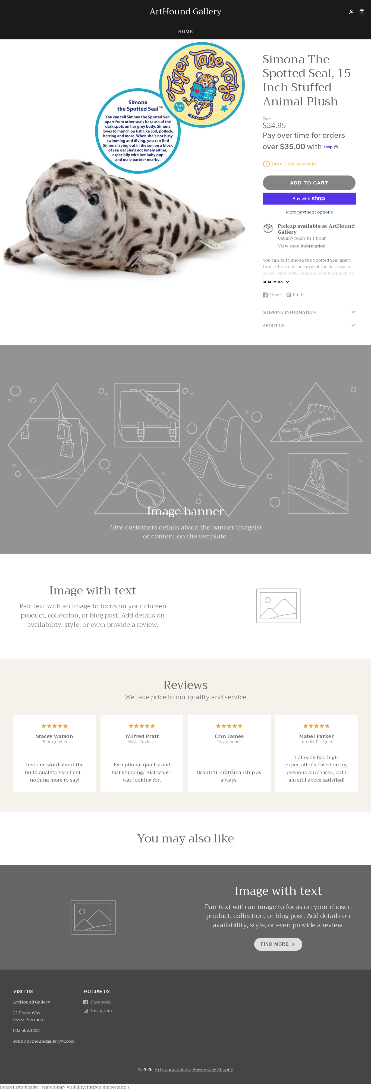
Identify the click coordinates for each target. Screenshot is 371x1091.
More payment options (309, 212)
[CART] (361, 11)
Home (185, 31)
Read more (273, 282)
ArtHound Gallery (173, 1069)
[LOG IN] (351, 11)
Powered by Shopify (213, 1069)
